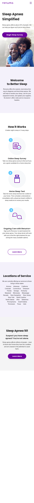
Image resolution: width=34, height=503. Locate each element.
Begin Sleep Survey (15, 35)
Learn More (17, 252)
